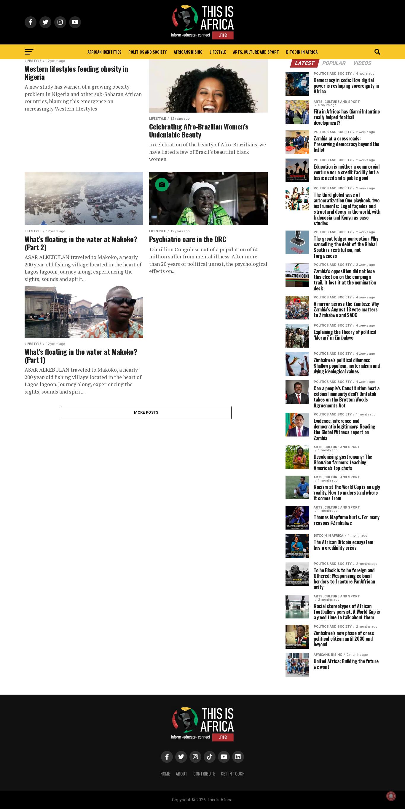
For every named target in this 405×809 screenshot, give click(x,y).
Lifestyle (218, 52)
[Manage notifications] (391, 796)
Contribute (204, 773)
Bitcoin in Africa (302, 52)
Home (165, 773)
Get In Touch (233, 773)
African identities (104, 52)
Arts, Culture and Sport (256, 52)
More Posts (146, 412)
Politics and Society (147, 52)
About (181, 773)
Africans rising (188, 52)
